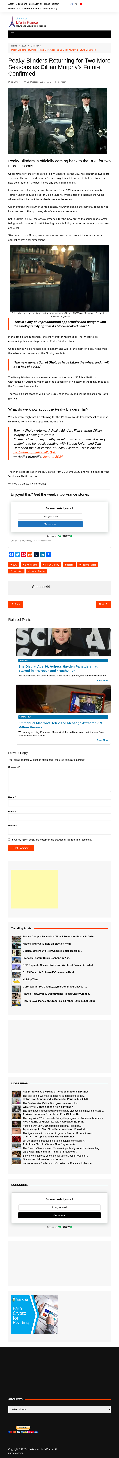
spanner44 (16, 82)
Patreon (26, 8)
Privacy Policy (50, 8)
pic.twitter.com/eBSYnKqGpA (34, 452)
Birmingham (31, 565)
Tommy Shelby (37, 571)
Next (101, 604)
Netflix (70, 565)
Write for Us (14, 8)
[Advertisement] (34, 889)
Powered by (52, 536)
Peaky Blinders (89, 565)
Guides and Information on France (33, 3)
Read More (102, 680)
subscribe (36, 8)
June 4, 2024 (53, 457)
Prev (17, 604)
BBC (15, 565)
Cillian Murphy (52, 565)
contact (55, 3)
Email (12, 811)
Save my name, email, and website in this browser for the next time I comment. (52, 839)
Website (12, 825)
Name (12, 797)
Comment (14, 767)
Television (61, 82)
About (11, 3)
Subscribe (50, 524)
